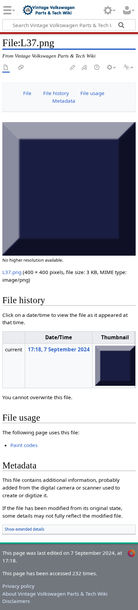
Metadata (63, 100)
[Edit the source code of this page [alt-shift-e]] (84, 68)
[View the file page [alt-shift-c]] (6, 68)
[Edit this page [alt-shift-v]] (72, 68)
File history (56, 93)
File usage (92, 93)
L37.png (11, 272)
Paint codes (24, 445)
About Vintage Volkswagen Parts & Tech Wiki (55, 593)
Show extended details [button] (24, 529)
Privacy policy (18, 586)
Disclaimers (16, 601)
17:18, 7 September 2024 (59, 349)
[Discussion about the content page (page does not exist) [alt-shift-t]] (21, 68)
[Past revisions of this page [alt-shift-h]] (97, 68)
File (27, 93)
